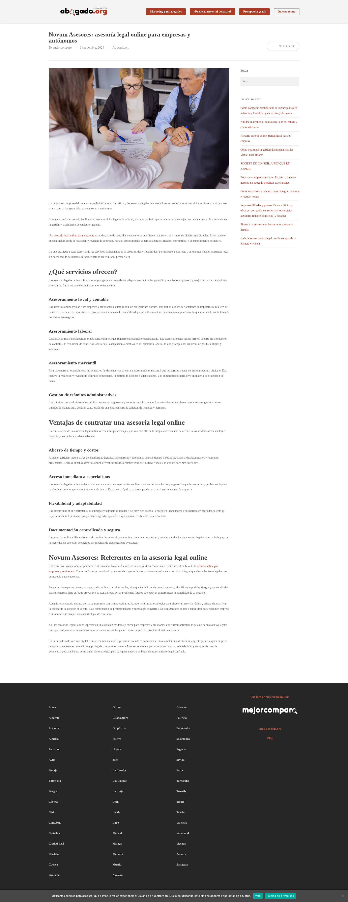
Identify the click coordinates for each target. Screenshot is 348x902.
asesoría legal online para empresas (74, 235)
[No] (343, 896)
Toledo (180, 812)
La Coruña (119, 770)
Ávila (52, 759)
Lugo (116, 822)
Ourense (181, 707)
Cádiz (52, 812)
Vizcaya (181, 843)
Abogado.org (120, 47)
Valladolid (182, 833)
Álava (52, 707)
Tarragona (182, 780)
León (116, 801)
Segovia (181, 749)
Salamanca (183, 738)
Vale (258, 895)
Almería (54, 738)
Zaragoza (182, 864)
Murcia (117, 864)
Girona (117, 707)
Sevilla (180, 759)
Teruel (180, 801)
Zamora (181, 854)
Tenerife (181, 791)
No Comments (286, 46)
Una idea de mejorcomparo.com (269, 696)
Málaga (117, 843)
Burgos (53, 791)
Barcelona (55, 780)
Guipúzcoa (119, 728)
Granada (54, 875)
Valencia (181, 822)
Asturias (54, 749)
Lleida (116, 812)
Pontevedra (183, 728)
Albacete (54, 717)
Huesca (117, 749)
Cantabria (55, 822)
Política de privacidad (280, 895)
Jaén (115, 759)
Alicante (54, 728)
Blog (270, 738)
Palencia (181, 717)
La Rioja (118, 791)
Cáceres (53, 801)
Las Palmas (119, 780)
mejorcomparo (62, 47)
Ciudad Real (56, 843)
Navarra (118, 875)
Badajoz (54, 770)
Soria (179, 770)
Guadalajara (120, 717)
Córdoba (54, 854)
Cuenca (53, 864)
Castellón (54, 833)
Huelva (117, 738)
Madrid (117, 833)
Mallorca (118, 854)
